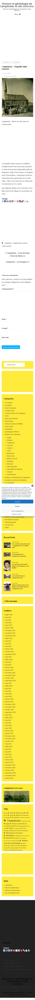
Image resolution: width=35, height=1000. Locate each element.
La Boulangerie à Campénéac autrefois (19, 555)
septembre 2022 (10, 712)
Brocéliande (15, 817)
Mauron (18, 830)
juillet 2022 (8, 717)
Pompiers (16, 838)
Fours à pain (9, 426)
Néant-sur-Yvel (12, 459)
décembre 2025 (10, 630)
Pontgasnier (23, 838)
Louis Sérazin (18, 828)
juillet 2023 (8, 686)
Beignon (9, 440)
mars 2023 (8, 696)
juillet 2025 (8, 638)
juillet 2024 (8, 659)
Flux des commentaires (12, 890)
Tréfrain (7, 850)
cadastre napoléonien (25, 817)
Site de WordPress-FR (12, 893)
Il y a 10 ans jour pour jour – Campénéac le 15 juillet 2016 (21, 545)
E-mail (5, 328)
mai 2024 (8, 665)
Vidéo (7, 527)
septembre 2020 (10, 773)
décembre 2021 (10, 736)
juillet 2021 (8, 746)
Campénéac (6, 62)
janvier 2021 (9, 762)
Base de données (10, 408)
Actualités (8, 405)
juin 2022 (8, 720)
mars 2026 (8, 625)
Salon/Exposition (10, 522)
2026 (6, 815)
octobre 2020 (9, 770)
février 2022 (9, 731)
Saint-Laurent (6, 246)
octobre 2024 (9, 652)
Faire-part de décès (11, 418)
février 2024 (9, 667)
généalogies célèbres (12, 432)
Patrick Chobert (25, 835)
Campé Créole (9, 411)
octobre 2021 (9, 741)
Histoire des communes (12, 434)
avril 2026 (8, 623)
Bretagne (7, 817)
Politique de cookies (16, 514)
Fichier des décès (17, 824)
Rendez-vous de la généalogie (14, 517)
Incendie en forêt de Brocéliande (16, 480)
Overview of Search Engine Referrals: (16, 969)
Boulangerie (26, 815)
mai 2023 (8, 691)
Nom (4, 319)
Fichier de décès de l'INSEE (14, 424)
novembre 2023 (10, 675)
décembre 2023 (10, 673)
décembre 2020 (10, 765)
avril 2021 (8, 754)
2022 (11, 813)
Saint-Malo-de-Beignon (14, 469)
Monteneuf (10, 453)
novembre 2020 (10, 768)
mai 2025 (8, 644)
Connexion (8, 885)
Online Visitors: (9, 960)
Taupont (9, 472)
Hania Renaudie (22, 826)
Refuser (17, 506)
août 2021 (8, 744)
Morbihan (10, 835)
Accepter (17, 501)
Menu (17, 14)
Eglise (8, 824)
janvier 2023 (9, 702)
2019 (6, 813)
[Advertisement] (17, 36)
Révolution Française (12, 520)
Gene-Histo (7, 73)
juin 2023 (8, 688)
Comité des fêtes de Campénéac (15, 413)
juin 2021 (8, 749)
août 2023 (8, 683)
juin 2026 (8, 617)
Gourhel (9, 448)
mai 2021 (8, 752)
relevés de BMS (15, 841)
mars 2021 (8, 757)
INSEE (11, 828)
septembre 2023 (10, 680)
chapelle (24, 821)
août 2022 (8, 715)
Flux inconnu (11, 601)
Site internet (9, 525)
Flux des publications (12, 888)
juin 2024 (8, 662)
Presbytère (7, 840)
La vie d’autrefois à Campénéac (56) (18, 576)
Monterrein (11, 456)
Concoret (10, 445)
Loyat (9, 451)
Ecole (7, 416)
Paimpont (10, 461)
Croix (29, 821)
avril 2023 (8, 694)
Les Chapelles (15, 62)
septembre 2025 (10, 636)
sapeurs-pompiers (14, 848)
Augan (9, 437)
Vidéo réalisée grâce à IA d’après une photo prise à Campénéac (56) (20, 586)
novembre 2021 (10, 739)
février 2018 (9, 778)
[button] (32, 486)
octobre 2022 (9, 710)
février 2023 (9, 699)
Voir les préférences (17, 511)
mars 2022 (8, 728)
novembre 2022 (10, 707)
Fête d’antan (9, 421)
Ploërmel (10, 464)
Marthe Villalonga (10, 830)
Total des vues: (8, 963)
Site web (5, 337)
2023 (17, 813)
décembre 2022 (10, 704)
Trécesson (23, 848)
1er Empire (9, 403)
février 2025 (9, 649)
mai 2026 (8, 620)
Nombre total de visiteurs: (12, 966)
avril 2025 (8, 646)
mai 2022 (8, 723)
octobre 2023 (9, 678)
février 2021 (9, 760)
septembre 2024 (10, 654)
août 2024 (8, 657)
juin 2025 (8, 641)
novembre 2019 (10, 775)
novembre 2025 (10, 633)
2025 (27, 813)
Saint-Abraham (12, 466)
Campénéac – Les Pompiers (17, 262)
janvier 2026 (9, 628)
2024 (22, 813)
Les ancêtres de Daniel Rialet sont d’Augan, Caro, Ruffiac (20, 566)
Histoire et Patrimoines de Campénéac (17, 477)
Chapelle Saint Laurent (20, 243)
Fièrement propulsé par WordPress (14, 993)
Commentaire (8, 289)
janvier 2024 (9, 670)
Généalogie (8, 429)
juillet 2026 (8, 615)
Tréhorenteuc (11, 474)
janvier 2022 (9, 733)
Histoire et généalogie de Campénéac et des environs (17, 5)
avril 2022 (8, 725)
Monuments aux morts (14, 833)
